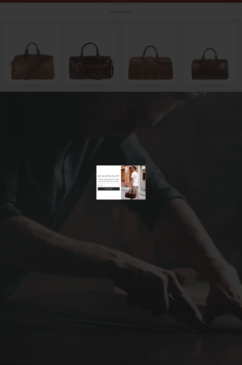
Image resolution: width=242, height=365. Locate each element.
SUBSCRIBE (109, 189)
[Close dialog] (143, 167)
